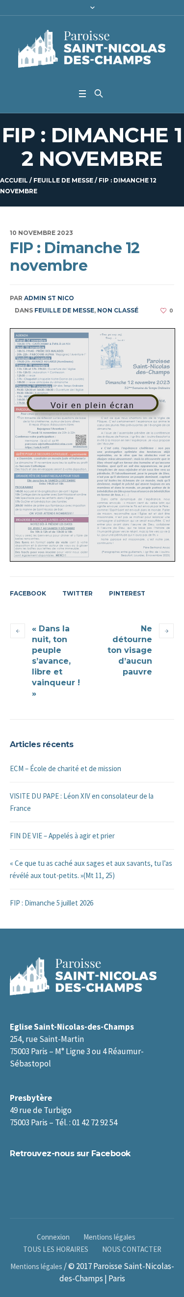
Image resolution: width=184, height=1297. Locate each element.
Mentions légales (109, 1237)
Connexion (53, 1237)
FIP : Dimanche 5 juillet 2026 (51, 903)
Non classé (117, 310)
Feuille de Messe (63, 180)
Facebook (28, 593)
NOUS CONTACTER (131, 1249)
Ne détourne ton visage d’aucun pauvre (129, 650)
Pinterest (127, 593)
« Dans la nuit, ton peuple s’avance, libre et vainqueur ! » (56, 661)
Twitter (77, 593)
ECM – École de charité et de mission (65, 768)
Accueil (14, 180)
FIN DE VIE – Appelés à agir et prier (62, 835)
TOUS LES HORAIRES (55, 1249)
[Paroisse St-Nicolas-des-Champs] (92, 50)
